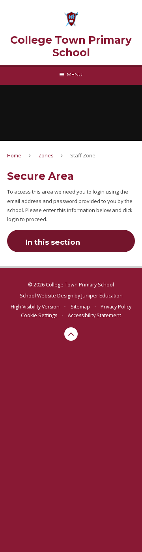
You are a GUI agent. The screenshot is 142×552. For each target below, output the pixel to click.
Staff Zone (82, 155)
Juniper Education (102, 295)
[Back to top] (71, 334)
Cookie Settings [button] (39, 315)
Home (14, 155)
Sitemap (80, 306)
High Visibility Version (35, 306)
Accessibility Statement (94, 315)
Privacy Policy (116, 306)
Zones (46, 155)
